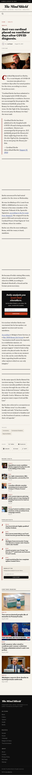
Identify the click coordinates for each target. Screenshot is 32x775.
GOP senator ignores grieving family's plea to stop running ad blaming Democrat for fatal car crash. (18, 498)
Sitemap (4, 762)
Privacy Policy (6, 757)
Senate (4, 733)
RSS (29, 1)
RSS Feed (4, 759)
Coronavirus (6, 430)
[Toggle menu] (29, 14)
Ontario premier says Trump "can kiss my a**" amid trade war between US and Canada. (18, 552)
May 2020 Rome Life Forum (13, 337)
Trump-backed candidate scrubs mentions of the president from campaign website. (19, 510)
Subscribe (16, 313)
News (3, 714)
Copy (25, 448)
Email (16, 448)
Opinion (4, 719)
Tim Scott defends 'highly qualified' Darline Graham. (17, 527)
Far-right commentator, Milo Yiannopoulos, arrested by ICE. (18, 477)
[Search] (2, 14)
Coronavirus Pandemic (17, 430)
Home (3, 22)
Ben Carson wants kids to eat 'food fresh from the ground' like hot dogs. (18, 534)
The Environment (6, 743)
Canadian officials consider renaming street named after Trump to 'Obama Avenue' (17, 487)
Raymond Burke (7, 433)
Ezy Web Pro (9, 772)
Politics (4, 717)
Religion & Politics (7, 741)
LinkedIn (7, 448)
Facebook (23, 444)
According (6, 335)
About (3, 752)
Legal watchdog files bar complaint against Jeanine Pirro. (17, 560)
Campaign (4, 738)
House (3, 735)
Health (10, 22)
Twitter (12, 444)
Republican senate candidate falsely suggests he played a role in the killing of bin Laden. (19, 466)
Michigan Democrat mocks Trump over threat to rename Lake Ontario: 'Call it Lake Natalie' (17, 542)
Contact (4, 754)
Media (3, 724)
